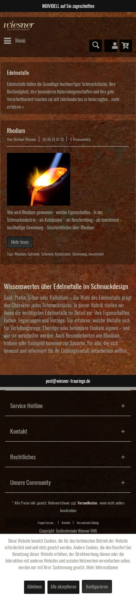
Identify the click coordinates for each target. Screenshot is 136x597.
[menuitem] (14, 40)
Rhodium (16, 131)
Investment (96, 254)
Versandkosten (87, 503)
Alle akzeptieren (63, 587)
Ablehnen (34, 587)
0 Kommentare (80, 139)
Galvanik (34, 254)
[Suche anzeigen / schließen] (95, 45)
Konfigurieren (97, 587)
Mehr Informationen (102, 567)
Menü (20, 40)
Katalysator (63, 254)
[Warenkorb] (126, 45)
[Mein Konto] (110, 45)
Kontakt (66, 522)
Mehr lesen (19, 242)
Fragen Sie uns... (46, 522)
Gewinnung (79, 254)
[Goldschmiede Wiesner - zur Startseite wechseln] (19, 25)
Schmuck (47, 254)
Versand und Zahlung (88, 522)
